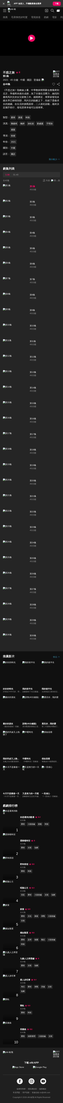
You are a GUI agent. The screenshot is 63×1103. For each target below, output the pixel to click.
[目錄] (4, 10)
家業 (22, 909)
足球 (29, 940)
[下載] (46, 10)
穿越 (43, 987)
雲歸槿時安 (25, 840)
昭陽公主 (24, 888)
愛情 (13, 117)
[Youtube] (43, 1081)
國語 (29, 80)
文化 (29, 916)
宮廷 (23, 895)
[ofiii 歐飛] (13, 10)
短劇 (36, 848)
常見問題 (16, 1093)
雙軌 (22, 1005)
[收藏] (53, 84)
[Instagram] (31, 1081)
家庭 (20, 117)
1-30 (7, 175)
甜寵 (40, 824)
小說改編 (31, 824)
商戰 (43, 916)
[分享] (58, 84)
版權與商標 (21, 1089)
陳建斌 (14, 123)
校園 (36, 940)
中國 (22, 80)
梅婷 (22, 123)
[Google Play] (42, 1068)
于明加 (49, 123)
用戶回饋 (25, 1093)
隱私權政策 (32, 1089)
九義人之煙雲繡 (27, 958)
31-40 (15, 175)
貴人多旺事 (25, 980)
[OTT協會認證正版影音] (56, 74)
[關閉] (3, 3)
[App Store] (21, 1068)
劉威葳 (40, 123)
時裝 (28, 117)
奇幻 (23, 987)
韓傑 (13, 136)
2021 (5, 80)
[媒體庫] (58, 10)
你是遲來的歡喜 (27, 817)
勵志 (43, 940)
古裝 (29, 848)
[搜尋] (52, 10)
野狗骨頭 (24, 864)
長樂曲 (23, 1029)
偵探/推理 (31, 1036)
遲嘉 (13, 129)
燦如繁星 (24, 933)
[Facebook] (20, 1081)
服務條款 (42, 1089)
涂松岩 (31, 123)
